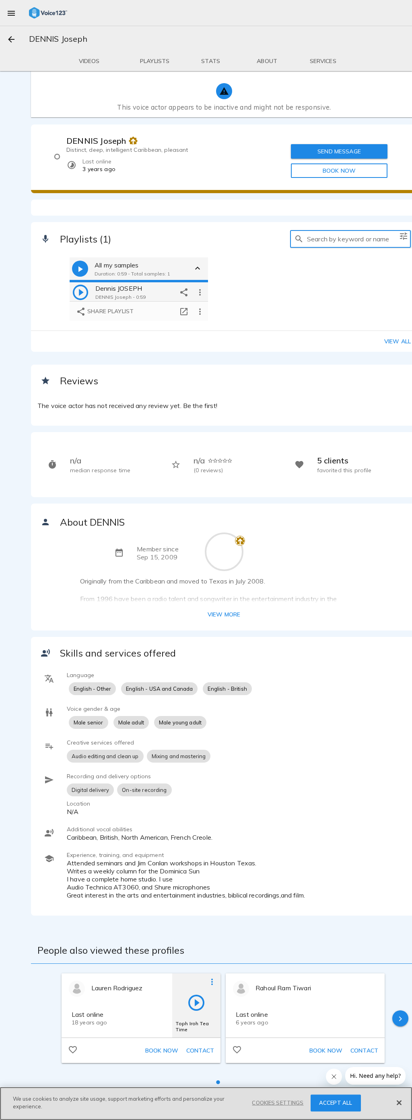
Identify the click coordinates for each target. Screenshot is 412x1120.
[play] (80, 292)
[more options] (200, 292)
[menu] (11, 13)
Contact (200, 1050)
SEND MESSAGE (339, 151)
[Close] (399, 1103)
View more (224, 614)
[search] (299, 239)
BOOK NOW (339, 170)
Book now (161, 1050)
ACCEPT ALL (335, 1103)
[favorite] (73, 1049)
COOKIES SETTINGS (277, 1103)
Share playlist (110, 311)
